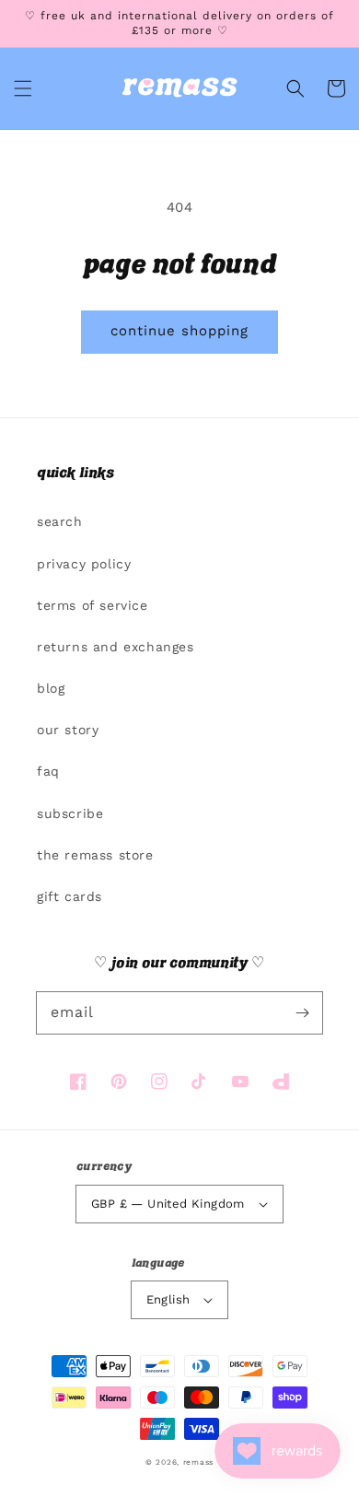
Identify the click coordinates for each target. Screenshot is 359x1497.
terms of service (92, 605)
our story (67, 729)
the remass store (95, 855)
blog (50, 688)
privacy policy (84, 563)
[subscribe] (302, 1012)
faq (48, 771)
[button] (23, 88)
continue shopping (179, 330)
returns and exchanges (115, 646)
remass (198, 1462)
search (60, 521)
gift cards (69, 896)
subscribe (70, 813)
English (168, 1299)
